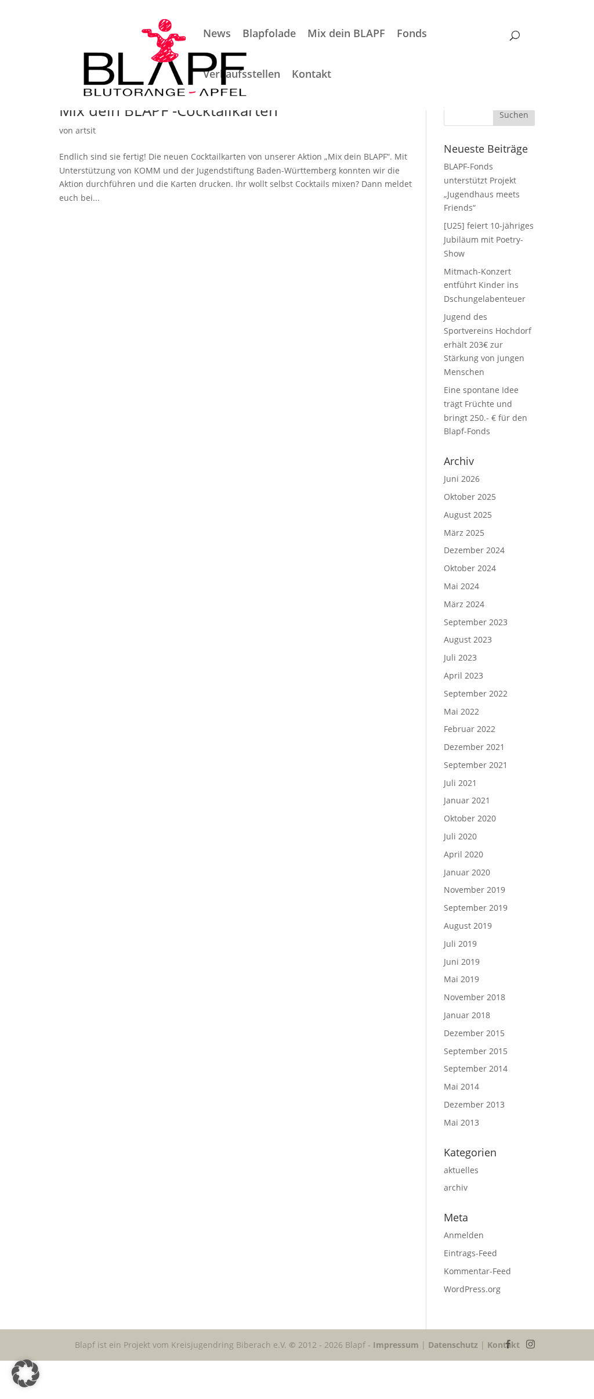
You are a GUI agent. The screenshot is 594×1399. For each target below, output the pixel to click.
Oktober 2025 (470, 496)
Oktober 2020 (470, 818)
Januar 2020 (467, 872)
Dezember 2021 (474, 746)
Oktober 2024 (470, 568)
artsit (85, 130)
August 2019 (468, 925)
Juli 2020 (460, 836)
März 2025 (464, 532)
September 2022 (476, 693)
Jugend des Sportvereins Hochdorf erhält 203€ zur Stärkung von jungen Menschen (487, 344)
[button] (25, 1373)
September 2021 (476, 764)
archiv (456, 1187)
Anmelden (464, 1235)
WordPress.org (472, 1289)
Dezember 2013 (474, 1104)
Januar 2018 (467, 1015)
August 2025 (468, 514)
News (217, 34)
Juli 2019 (460, 943)
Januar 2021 (467, 800)
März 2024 (464, 604)
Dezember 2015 (474, 1033)
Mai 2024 (461, 586)
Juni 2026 (462, 478)
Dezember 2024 (474, 550)
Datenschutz (453, 1344)
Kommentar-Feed (477, 1271)
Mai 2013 (461, 1122)
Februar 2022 (469, 728)
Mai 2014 (461, 1086)
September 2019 (476, 907)
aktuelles (461, 1170)
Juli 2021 (460, 782)
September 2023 (476, 622)
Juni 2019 (462, 961)
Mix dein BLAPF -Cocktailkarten (168, 110)
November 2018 (474, 997)
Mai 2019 (461, 979)
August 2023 (468, 639)
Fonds (412, 34)
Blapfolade (269, 34)
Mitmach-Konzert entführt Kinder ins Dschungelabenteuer (486, 285)
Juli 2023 (460, 657)
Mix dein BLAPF (346, 34)
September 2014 (476, 1068)
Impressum (396, 1344)
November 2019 (474, 889)
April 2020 (463, 854)
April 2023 (463, 675)
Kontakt (311, 75)
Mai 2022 (461, 711)
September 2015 (476, 1051)
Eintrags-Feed (470, 1253)
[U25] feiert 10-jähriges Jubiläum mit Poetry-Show (489, 239)
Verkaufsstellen (241, 75)
